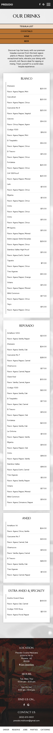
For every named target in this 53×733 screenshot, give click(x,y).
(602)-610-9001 (26, 717)
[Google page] (43, 4)
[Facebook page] (40, 4)
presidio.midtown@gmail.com (27, 720)
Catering (45, 730)
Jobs (25, 730)
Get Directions (27, 664)
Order (6, 730)
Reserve (16, 730)
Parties (34, 730)
